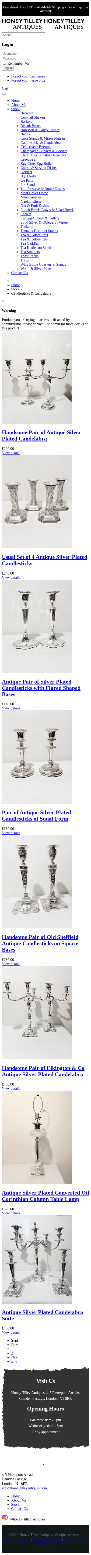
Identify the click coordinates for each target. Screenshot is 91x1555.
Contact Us (19, 1509)
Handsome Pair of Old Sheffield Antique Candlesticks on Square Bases (40, 943)
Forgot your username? (28, 76)
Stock (15, 1504)
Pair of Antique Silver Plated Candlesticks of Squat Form (36, 815)
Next (14, 1357)
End (14, 1361)
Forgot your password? (28, 80)
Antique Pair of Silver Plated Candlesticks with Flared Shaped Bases (41, 688)
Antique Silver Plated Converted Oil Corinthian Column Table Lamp (45, 1196)
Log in (8, 68)
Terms (68, 1539)
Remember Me (18, 63)
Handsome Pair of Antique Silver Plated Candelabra (41, 435)
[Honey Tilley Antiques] (43, 30)
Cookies (45, 1544)
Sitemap (9, 1539)
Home (15, 1496)
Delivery (23, 1539)
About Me (18, 1500)
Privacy (81, 1539)
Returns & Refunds (47, 1539)
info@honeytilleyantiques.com (24, 1488)
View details (11, 453)
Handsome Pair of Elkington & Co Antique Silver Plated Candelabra (43, 1071)
